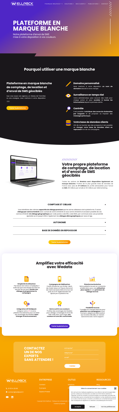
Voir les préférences (108, 407)
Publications (93, 4)
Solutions (69, 4)
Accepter (78, 407)
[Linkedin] (12, 397)
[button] (115, 388)
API (29, 311)
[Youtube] (7, 397)
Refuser (92, 407)
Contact (104, 4)
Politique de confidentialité (59, 401)
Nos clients (80, 4)
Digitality (62, 403)
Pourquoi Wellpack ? (53, 4)
